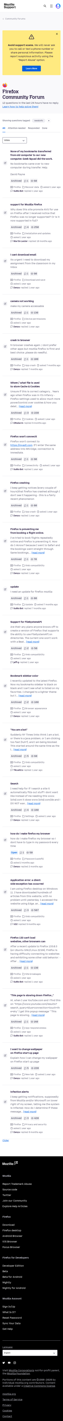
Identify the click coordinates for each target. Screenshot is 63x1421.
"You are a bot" (18, 729)
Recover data (32, 187)
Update (29, 604)
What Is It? (9, 1312)
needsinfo (38, 121)
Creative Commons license (39, 1385)
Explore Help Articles (15, 1206)
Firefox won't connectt (23, 436)
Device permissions (35, 319)
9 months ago (39, 423)
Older (5, 1140)
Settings (29, 816)
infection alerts (19, 1091)
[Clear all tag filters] (49, 120)
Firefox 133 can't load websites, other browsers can (27, 939)
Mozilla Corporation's (21, 1370)
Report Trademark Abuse (17, 1183)
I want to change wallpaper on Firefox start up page (26, 1051)
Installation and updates (38, 233)
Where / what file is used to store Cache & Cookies (25, 384)
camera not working (22, 301)
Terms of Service (12, 1399)
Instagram (14, 1363)
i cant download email (23, 254)
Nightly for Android (14, 1288)
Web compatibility (34, 565)
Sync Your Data (11, 1323)
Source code (9, 1189)
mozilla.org (9, 1394)
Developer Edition (13, 1265)
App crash (30, 365)
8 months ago (36, 1132)
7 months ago (36, 369)
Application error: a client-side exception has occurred (27, 882)
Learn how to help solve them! (20, 106)
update (14, 586)
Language (7, 1347)
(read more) (25, 406)
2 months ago (36, 866)
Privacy (6, 1405)
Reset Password (12, 1317)
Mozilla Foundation (18, 1373)
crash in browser (20, 340)
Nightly (6, 1282)
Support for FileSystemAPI (26, 621)
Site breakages (33, 974)
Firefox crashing (19, 482)
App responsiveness (35, 1028)
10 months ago (44, 241)
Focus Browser (11, 1247)
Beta (5, 1271)
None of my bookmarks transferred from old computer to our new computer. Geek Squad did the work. (31, 155)
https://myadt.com (21, 445)
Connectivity (31, 465)
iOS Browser (9, 1241)
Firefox (17, 187)
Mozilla (10, 1163)
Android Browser (12, 1236)
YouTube (9, 1363)
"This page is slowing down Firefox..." (32, 995)
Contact (7, 1416)
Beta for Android (12, 1276)
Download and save (35, 280)
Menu (51, 6)
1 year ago (37, 191)
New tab (29, 1074)
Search (45, 6)
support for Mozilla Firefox (26, 204)
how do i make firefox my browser (30, 833)
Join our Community (14, 1200)
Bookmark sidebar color (24, 675)
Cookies (29, 419)
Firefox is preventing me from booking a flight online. (27, 531)
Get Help (7, 1328)
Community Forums (15, 19)
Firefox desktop (11, 1230)
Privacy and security (36, 1124)
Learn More (31, 68)
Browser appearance (36, 708)
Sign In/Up (8, 1306)
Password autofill (34, 859)
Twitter (6, 1195)
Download (8, 1224)
